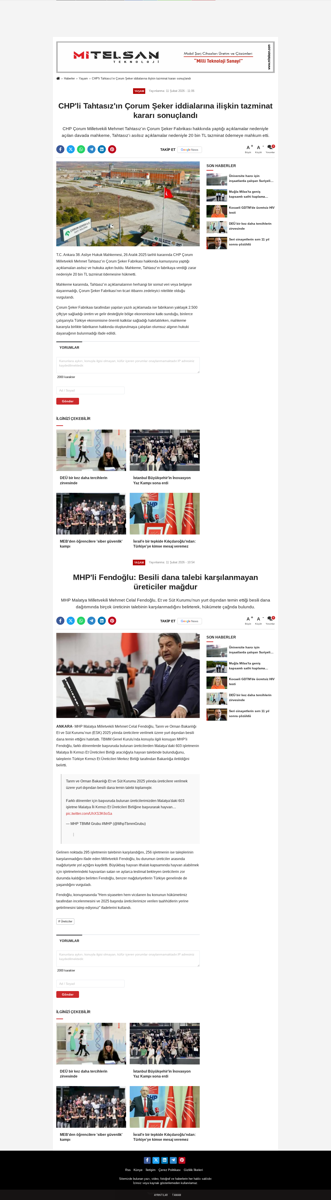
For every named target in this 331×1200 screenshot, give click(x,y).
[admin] (173, 1160)
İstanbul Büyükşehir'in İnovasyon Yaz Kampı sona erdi (162, 480)
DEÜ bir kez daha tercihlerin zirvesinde (83, 480)
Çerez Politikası (170, 1170)
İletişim (151, 1170)
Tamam (176, 1195)
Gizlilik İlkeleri (193, 1170)
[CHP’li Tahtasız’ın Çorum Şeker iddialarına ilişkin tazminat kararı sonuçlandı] (128, 203)
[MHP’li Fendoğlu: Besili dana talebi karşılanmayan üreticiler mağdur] (128, 675)
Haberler (69, 78)
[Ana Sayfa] (58, 78)
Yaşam (83, 78)
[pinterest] (112, 149)
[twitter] (71, 149)
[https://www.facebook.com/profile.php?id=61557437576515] (147, 1160)
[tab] (69, 347)
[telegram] (91, 149)
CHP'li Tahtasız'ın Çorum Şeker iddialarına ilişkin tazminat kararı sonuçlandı (141, 78)
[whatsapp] (81, 149)
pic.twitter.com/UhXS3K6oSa (89, 813)
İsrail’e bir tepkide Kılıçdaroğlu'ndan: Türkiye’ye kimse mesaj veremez (164, 543)
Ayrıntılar (161, 1195)
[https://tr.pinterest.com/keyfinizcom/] (182, 1160)
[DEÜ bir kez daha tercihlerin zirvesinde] (91, 450)
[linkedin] (102, 149)
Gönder (67, 401)
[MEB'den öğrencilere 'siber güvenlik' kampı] (91, 513)
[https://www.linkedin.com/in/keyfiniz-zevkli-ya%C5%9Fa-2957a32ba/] (164, 1160)
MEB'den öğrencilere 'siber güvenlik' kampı (91, 543)
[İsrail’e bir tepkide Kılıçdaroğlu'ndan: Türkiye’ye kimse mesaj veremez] (165, 513)
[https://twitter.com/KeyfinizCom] (155, 1160)
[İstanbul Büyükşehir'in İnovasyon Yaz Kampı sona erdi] (165, 450)
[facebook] (60, 149)
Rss (128, 1170)
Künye (138, 1170)
